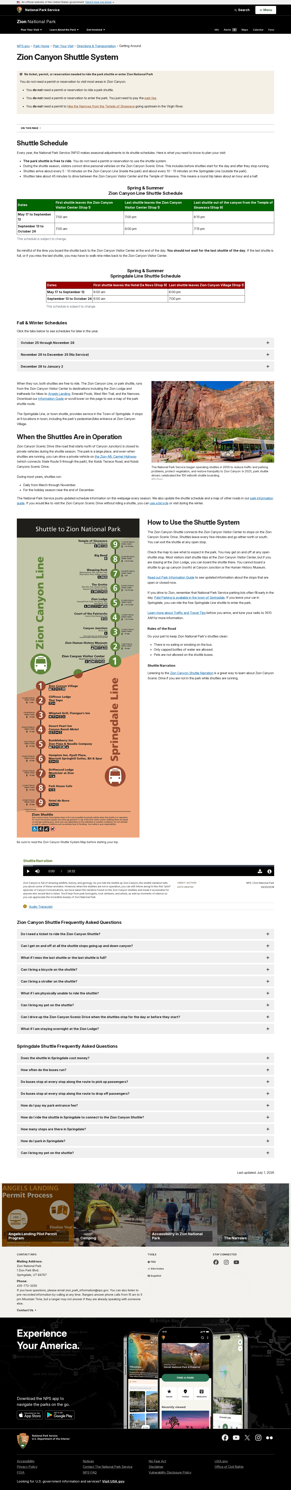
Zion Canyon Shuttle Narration (191, 673)
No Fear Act (157, 1461)
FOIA (21, 1472)
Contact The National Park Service (107, 1467)
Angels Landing (59, 394)
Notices (88, 1461)
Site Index (157, 1268)
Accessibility (26, 1461)
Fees (271, 29)
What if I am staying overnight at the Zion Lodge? (60, 1029)
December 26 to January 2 (42, 366)
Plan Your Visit (30, 29)
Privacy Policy (27, 1467)
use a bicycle (159, 503)
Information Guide (51, 399)
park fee (150, 98)
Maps (245, 29)
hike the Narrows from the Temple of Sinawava (101, 106)
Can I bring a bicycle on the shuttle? (49, 969)
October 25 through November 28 (47, 343)
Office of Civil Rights (229, 1467)
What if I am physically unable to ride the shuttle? (60, 993)
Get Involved (94, 29)
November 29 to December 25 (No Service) (55, 355)
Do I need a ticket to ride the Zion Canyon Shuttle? (60, 934)
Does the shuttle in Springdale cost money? (55, 1058)
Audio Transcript (40, 906)
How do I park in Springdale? (43, 1141)
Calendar (258, 29)
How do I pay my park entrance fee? (49, 1105)
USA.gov (221, 1461)
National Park (36, 21)
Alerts (229, 29)
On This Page (38, 128)
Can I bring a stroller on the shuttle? (49, 981)
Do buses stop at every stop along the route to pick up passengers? (74, 1082)
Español (155, 1275)
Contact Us (25, 1310)
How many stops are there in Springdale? (53, 1129)
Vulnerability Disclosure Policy (170, 1472)
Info (217, 29)
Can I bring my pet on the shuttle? (47, 1005)
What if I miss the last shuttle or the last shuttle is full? (64, 958)
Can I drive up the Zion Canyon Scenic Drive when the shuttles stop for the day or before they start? (100, 1017)
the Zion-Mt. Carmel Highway (116, 456)
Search (243, 10)
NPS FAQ (90, 1472)
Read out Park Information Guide (170, 577)
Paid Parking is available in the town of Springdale (189, 598)
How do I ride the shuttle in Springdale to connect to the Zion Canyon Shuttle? (82, 1117)
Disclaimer (156, 1467)
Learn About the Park (63, 29)
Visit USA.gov (113, 1481)
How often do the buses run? (43, 1070)
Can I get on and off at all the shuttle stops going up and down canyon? (77, 946)
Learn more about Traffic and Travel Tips (176, 613)
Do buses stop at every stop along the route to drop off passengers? (75, 1094)
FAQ (153, 1261)
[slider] (148, 866)
